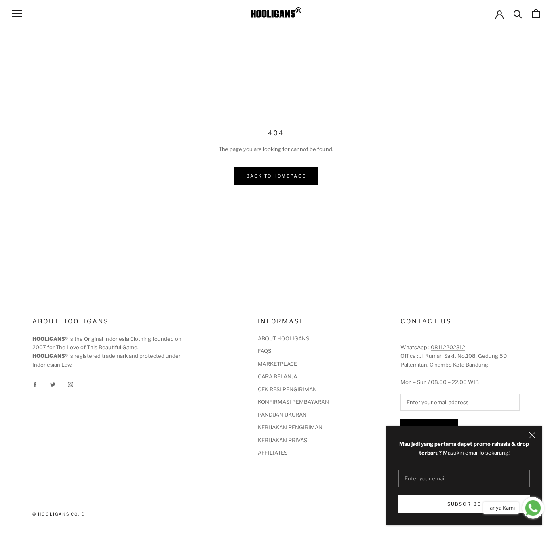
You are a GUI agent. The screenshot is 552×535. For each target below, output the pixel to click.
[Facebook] (35, 384)
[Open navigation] (17, 13)
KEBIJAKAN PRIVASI (283, 440)
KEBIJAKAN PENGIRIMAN (290, 427)
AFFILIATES (272, 452)
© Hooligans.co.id (58, 514)
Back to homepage (276, 176)
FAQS (264, 351)
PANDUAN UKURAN (282, 414)
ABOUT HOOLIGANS (283, 338)
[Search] (518, 13)
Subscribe (464, 504)
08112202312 (448, 347)
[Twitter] (52, 384)
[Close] (532, 435)
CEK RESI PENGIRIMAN (287, 389)
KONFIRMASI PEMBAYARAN (293, 402)
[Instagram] (70, 384)
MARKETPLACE (277, 364)
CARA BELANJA (277, 376)
